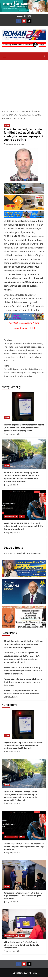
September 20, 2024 (13, 144)
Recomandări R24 (11, 516)
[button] (4, 55)
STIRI (7, 125)
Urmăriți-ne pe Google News (24, 322)
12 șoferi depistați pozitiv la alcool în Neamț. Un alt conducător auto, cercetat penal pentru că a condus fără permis (24, 427)
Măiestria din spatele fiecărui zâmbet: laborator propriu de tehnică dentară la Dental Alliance (21, 693)
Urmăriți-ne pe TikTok (24, 328)
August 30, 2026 (11, 434)
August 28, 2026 (11, 485)
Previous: (24, 350)
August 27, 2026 (11, 951)
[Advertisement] (24, 84)
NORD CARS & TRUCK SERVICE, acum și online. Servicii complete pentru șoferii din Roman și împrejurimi (23, 526)
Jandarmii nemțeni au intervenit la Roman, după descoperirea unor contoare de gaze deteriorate (23, 682)
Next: (24, 371)
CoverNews (18, 972)
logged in (19, 553)
